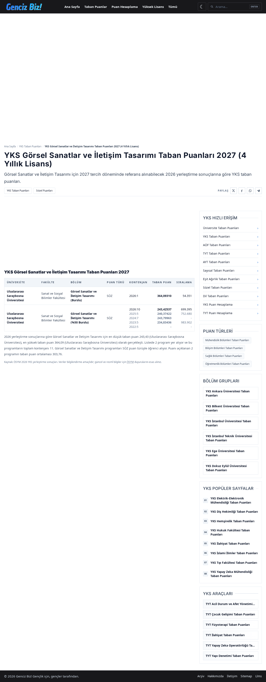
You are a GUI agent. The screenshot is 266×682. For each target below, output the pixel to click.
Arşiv (200, 676)
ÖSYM (130, 362)
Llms (258, 676)
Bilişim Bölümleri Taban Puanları (224, 348)
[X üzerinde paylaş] (233, 190)
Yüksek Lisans (153, 7)
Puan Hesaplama (125, 7)
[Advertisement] (133, 45)
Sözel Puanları (44, 190)
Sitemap (246, 676)
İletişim (232, 676)
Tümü (172, 7)
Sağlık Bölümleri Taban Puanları (223, 356)
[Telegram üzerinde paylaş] (258, 190)
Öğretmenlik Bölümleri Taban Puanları (227, 364)
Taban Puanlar (95, 7)
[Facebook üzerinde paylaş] (242, 190)
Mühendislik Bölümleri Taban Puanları (227, 340)
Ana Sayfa (72, 7)
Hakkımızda (216, 676)
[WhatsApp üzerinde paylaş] (250, 190)
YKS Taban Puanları (30, 146)
